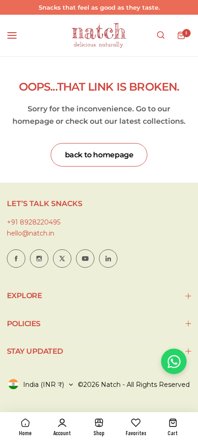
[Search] (161, 35)
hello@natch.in (30, 233)
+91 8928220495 (33, 222)
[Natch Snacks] (99, 35)
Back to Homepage (99, 154)
